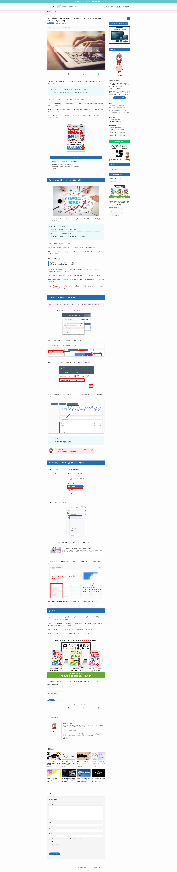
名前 (50, 822)
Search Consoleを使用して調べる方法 (63, 164)
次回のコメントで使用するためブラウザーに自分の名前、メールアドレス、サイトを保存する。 (71, 838)
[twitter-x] (67, 738)
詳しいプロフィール (119, 97)
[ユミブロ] (54, 6)
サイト (50, 833)
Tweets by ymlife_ (113, 181)
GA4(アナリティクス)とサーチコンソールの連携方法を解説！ (77, 548)
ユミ (54, 731)
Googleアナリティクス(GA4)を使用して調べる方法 (66, 166)
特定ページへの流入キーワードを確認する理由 (65, 161)
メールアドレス (51, 689)
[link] (64, 738)
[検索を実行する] (128, 18)
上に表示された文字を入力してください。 (58, 844)
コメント (51, 804)
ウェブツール (51, 23)
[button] (54, 74)
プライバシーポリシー (86, 867)
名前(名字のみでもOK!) (52, 684)
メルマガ (122, 110)
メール (51, 828)
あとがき (56, 168)
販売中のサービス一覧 (97, 867)
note (126, 110)
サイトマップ (78, 867)
